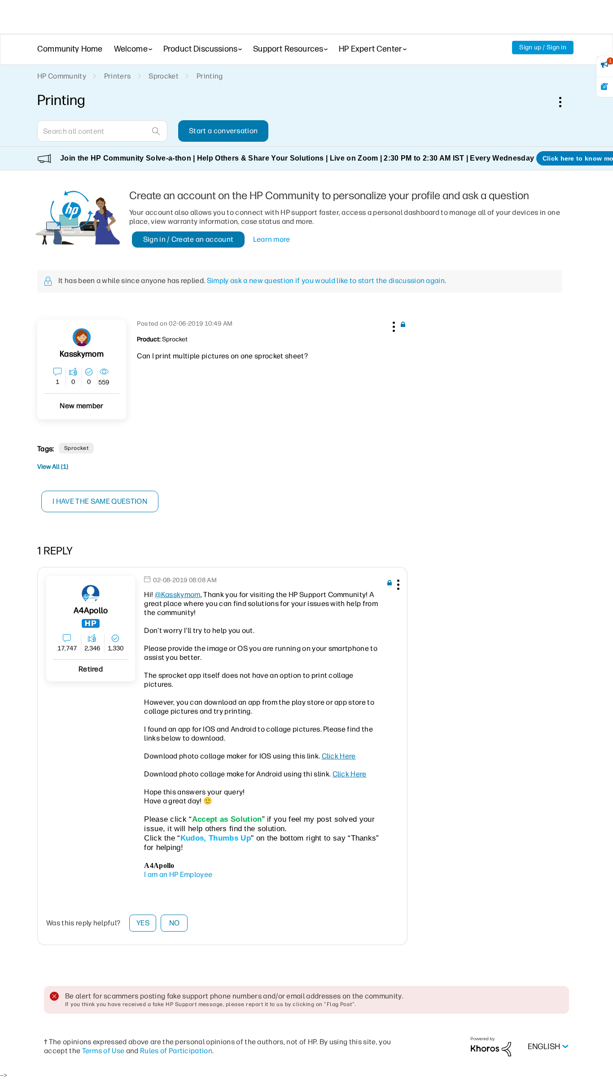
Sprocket (164, 76)
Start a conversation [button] (223, 130)
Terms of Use (103, 1050)
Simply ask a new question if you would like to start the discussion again (326, 280)
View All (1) (52, 467)
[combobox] (102, 131)
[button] (392, 325)
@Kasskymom (178, 594)
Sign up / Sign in (542, 47)
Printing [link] (210, 76)
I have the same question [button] (100, 501)
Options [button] (565, 102)
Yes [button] (142, 923)
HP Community (61, 76)
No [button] (174, 923)
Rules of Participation (176, 1050)
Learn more (271, 239)
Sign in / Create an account (188, 239)
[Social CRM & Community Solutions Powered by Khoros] (491, 1046)
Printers (117, 76)
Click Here (339, 756)
